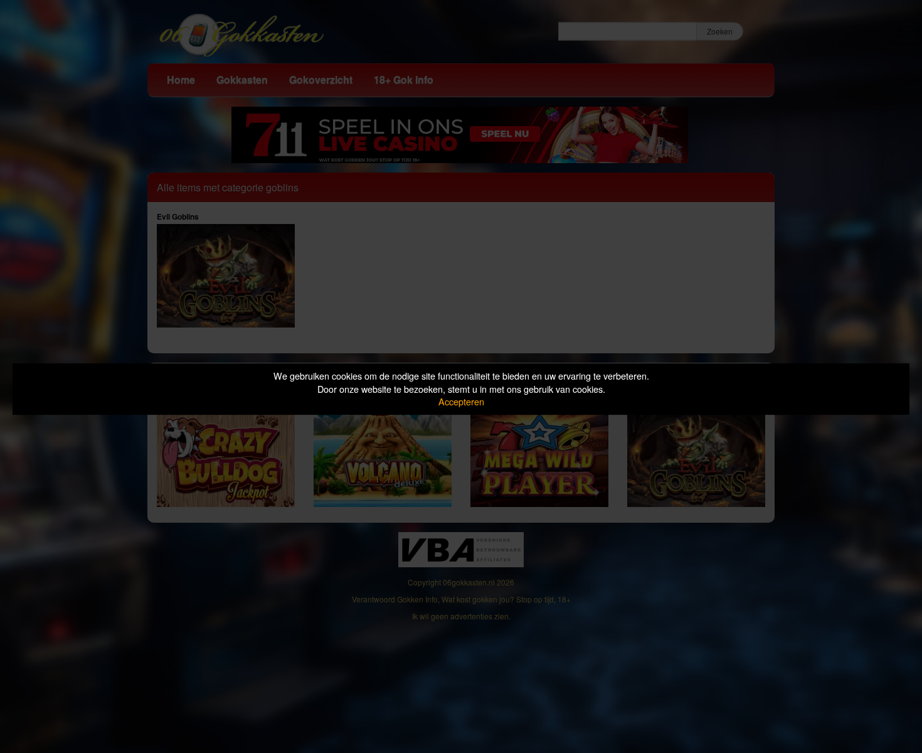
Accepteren (461, 401)
